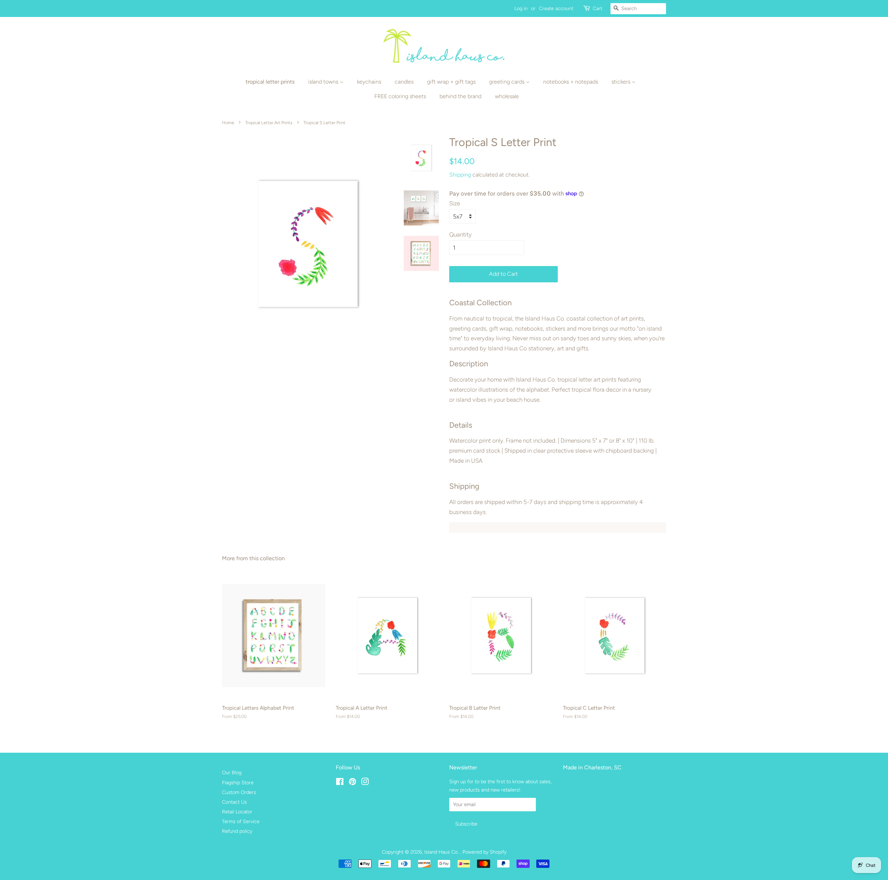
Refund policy (237, 831)
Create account (556, 8)
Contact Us (234, 802)
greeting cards (507, 81)
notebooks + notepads (570, 81)
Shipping (460, 174)
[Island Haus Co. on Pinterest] (352, 783)
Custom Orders (239, 792)
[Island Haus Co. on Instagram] (365, 783)
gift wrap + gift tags (451, 81)
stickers (622, 81)
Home (228, 122)
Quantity (460, 234)
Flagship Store (238, 782)
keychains (369, 81)
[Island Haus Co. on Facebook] (340, 783)
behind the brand (460, 96)
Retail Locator (237, 812)
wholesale (507, 96)
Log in (521, 8)
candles (404, 81)
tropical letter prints (270, 81)
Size (454, 203)
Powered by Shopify (484, 852)
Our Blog (231, 772)
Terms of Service (240, 821)
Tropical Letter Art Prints (268, 122)
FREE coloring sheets (400, 96)
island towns (324, 81)
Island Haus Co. (442, 852)
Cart (597, 8)
